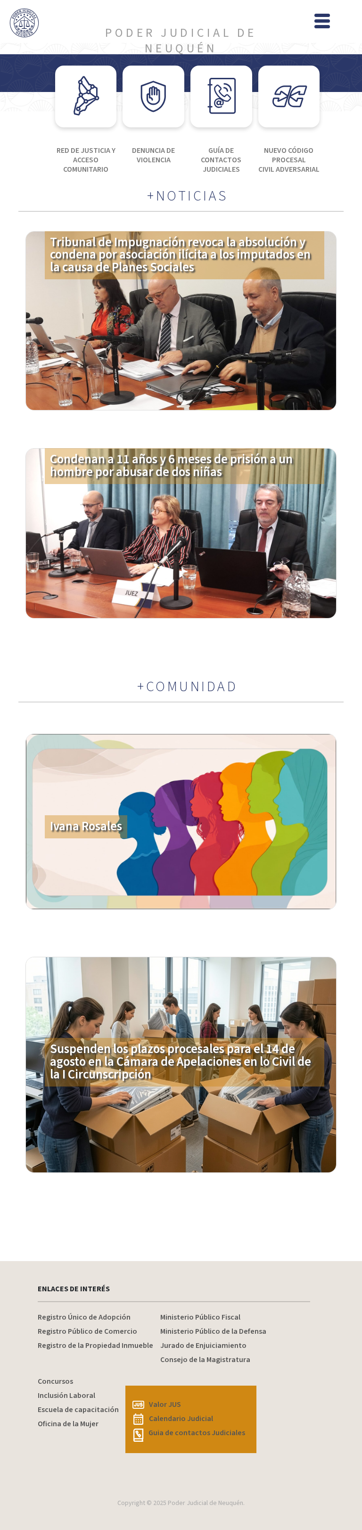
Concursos (55, 1381)
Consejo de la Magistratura (205, 1359)
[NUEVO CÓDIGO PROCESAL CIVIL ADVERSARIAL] (289, 96)
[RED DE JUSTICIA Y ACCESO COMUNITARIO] (86, 96)
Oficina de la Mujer (68, 1424)
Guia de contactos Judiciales (196, 1433)
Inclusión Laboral (66, 1395)
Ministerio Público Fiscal (200, 1317)
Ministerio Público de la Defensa (213, 1331)
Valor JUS (165, 1404)
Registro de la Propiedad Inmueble (95, 1345)
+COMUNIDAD (187, 687)
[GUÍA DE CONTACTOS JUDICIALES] (221, 96)
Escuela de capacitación (78, 1410)
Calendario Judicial (181, 1418)
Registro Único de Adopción (84, 1317)
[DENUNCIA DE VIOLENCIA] (153, 96)
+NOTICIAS (187, 196)
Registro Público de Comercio (87, 1331)
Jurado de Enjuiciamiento (203, 1345)
